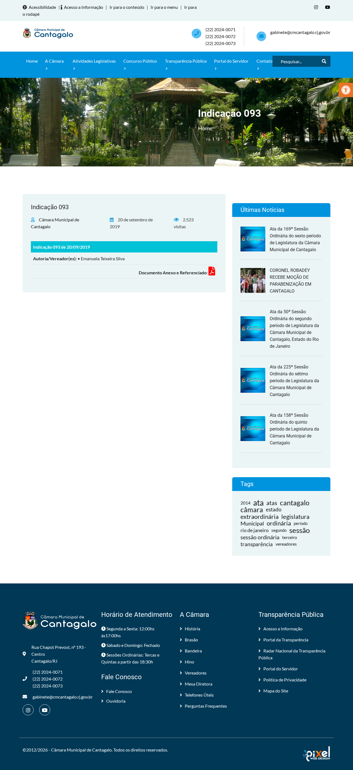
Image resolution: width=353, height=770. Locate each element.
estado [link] (274, 509)
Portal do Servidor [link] (231, 60)
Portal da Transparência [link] (285, 639)
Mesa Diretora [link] (198, 683)
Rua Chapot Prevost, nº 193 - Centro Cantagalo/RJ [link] (58, 653)
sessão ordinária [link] (259, 537)
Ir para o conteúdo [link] (127, 7)
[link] (346, 90)
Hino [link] (189, 661)
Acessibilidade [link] (42, 7)
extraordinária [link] (259, 516)
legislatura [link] (295, 516)
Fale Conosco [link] (119, 691)
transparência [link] (256, 544)
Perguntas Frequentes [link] (206, 705)
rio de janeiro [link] (254, 530)
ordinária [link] (279, 523)
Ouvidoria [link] (115, 700)
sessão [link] (299, 530)
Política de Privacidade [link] (284, 679)
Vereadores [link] (196, 672)
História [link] (192, 628)
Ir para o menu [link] (164, 7)
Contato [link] (264, 60)
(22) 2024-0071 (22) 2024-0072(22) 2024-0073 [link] (220, 36)
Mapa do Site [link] (275, 690)
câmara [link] (251, 509)
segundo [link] (279, 530)
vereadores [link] (286, 544)
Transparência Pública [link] (186, 60)
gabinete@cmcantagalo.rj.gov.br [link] (300, 32)
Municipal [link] (252, 523)
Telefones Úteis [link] (199, 694)
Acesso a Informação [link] (83, 7)
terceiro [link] (289, 537)
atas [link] (271, 502)
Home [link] (32, 60)
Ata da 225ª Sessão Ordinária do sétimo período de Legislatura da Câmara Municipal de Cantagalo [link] (294, 380)
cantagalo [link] (294, 502)
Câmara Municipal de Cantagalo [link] (81, 749)
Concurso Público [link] (140, 60)
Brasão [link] (191, 639)
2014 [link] (245, 502)
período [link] (300, 523)
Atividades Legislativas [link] (94, 60)
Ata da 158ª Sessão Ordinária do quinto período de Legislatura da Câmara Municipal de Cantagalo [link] (294, 429)
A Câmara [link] (54, 60)
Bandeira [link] (193, 650)
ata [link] (258, 502)
